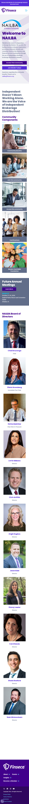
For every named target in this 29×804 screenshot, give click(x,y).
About (6, 774)
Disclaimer (6, 799)
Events (15, 774)
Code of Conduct (7, 801)
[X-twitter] (4, 789)
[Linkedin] (7, 789)
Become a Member (10, 781)
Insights (6, 778)
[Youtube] (14, 789)
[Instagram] (10, 789)
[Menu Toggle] (26, 10)
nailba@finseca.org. (8, 76)
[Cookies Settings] (2, 801)
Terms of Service (7, 796)
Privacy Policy (6, 794)
